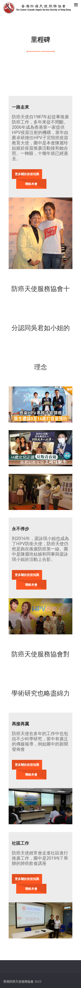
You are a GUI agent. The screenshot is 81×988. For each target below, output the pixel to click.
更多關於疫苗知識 (27, 174)
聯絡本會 (31, 184)
